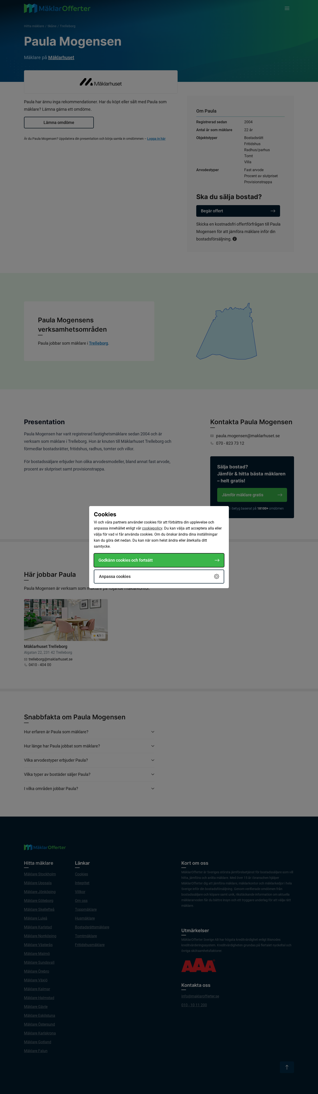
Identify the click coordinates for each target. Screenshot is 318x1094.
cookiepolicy (152, 528)
